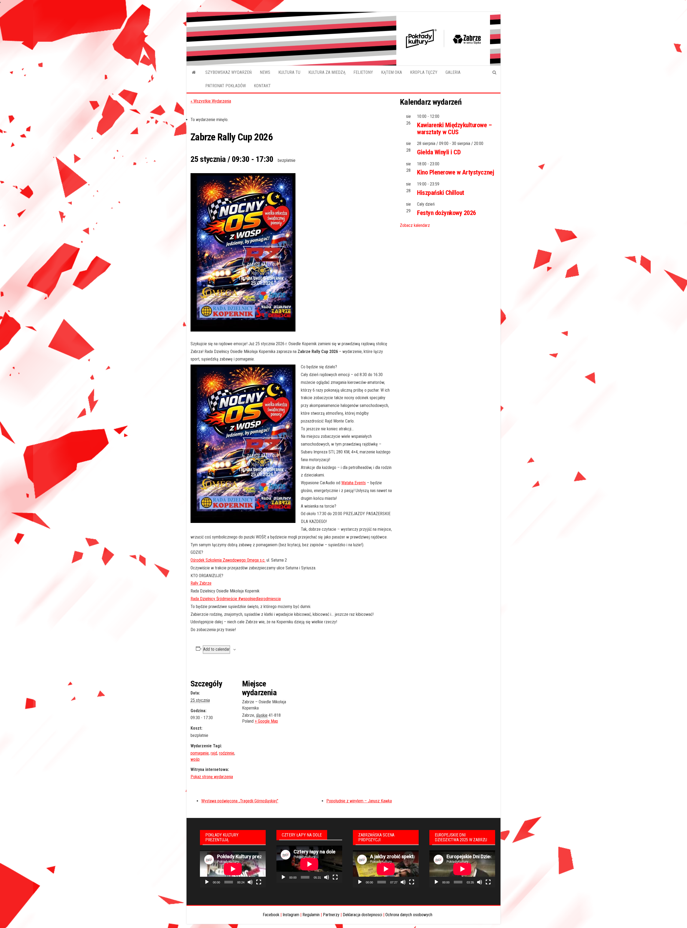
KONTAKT (262, 85)
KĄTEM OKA (391, 72)
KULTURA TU (289, 72)
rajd (214, 753)
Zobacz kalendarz (415, 225)
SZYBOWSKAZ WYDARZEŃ (228, 72)
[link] (353, 482)
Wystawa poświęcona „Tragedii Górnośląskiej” (239, 800)
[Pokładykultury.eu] (194, 72)
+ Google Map (266, 721)
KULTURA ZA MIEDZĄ (326, 72)
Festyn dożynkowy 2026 (446, 213)
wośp (195, 759)
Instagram (291, 914)
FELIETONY (363, 72)
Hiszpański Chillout (440, 192)
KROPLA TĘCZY (423, 72)
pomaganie (200, 753)
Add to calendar (216, 649)
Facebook (271, 914)
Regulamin (311, 914)
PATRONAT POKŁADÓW (225, 85)
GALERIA (453, 72)
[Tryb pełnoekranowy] (258, 882)
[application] (233, 868)
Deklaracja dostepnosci (362, 914)
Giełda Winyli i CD (439, 152)
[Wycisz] (250, 882)
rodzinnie (226, 753)
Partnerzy (331, 914)
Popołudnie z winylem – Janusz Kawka (359, 800)
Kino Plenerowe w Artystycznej (455, 172)
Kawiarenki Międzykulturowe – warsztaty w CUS (454, 128)
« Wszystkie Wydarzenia (211, 101)
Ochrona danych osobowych (408, 914)
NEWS (265, 72)
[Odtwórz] (207, 882)
